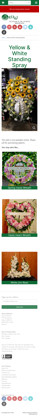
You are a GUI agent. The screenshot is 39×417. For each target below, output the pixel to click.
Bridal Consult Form (8, 370)
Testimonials (6, 385)
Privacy (4, 381)
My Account (6, 387)
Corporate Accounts (9, 375)
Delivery (4, 379)
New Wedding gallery (9, 377)
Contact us (5, 372)
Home (3, 37)
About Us (5, 368)
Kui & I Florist (10, 17)
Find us (4, 324)
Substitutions (6, 383)
